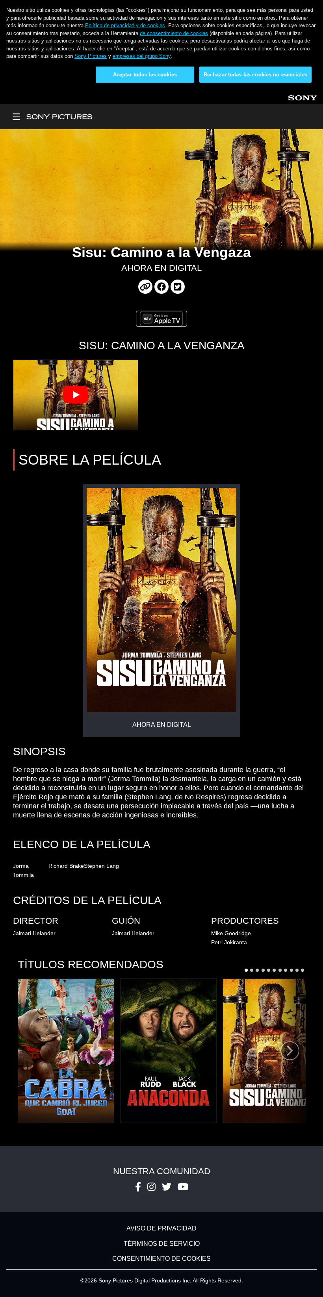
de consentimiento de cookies (174, 33)
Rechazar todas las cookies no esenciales (255, 75)
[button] (246, 970)
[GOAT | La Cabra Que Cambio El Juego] (66, 1050)
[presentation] (290, 1050)
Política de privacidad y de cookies (125, 25)
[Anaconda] (168, 1050)
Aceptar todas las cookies (145, 75)
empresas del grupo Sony (142, 56)
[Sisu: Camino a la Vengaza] (271, 1050)
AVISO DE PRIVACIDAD (161, 1228)
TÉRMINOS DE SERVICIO (162, 1243)
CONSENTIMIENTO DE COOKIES (161, 1258)
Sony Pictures (90, 56)
